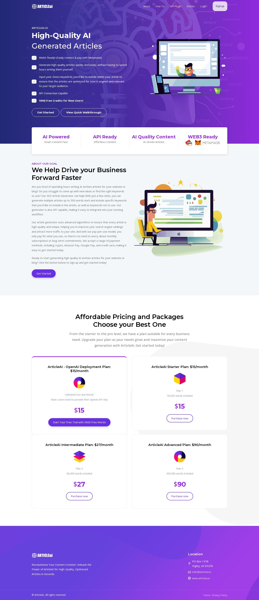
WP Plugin (175, 6)
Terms (207, 595)
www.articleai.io (201, 578)
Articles (191, 6)
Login (203, 6)
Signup (220, 6)
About (146, 6)
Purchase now (179, 418)
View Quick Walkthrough (83, 112)
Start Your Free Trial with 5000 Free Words (79, 422)
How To (160, 6)
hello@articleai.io (201, 572)
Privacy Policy (219, 595)
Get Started (45, 112)
